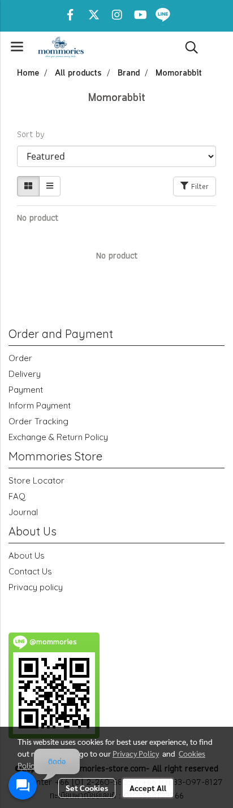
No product (37, 218)
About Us (26, 555)
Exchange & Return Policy (58, 437)
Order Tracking (38, 421)
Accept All (148, 788)
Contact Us (30, 571)
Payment (25, 389)
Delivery (24, 373)
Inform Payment (39, 405)
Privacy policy (35, 587)
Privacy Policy (136, 753)
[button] (187, 47)
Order (20, 358)
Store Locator (36, 480)
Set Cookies (87, 788)
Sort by (34, 134)
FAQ (16, 496)
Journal (23, 512)
